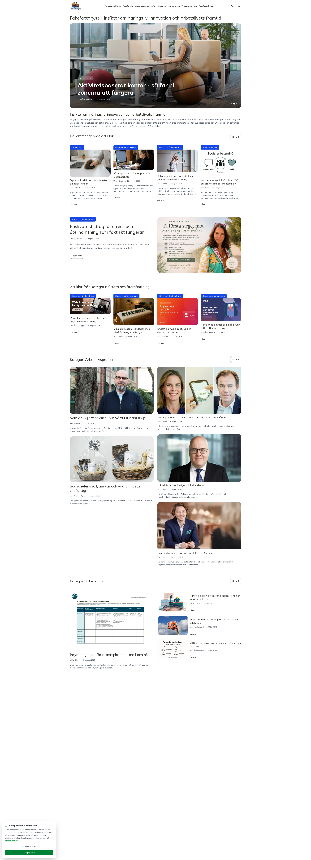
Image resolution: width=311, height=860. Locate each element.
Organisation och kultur (145, 6)
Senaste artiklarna (112, 6)
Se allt (235, 137)
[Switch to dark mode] (239, 6)
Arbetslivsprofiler (189, 6)
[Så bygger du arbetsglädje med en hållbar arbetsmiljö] (155, 65)
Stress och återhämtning (169, 6)
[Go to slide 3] (237, 104)
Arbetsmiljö (128, 6)
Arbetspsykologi (206, 6)
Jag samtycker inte (29, 847)
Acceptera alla (29, 853)
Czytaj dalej (77, 255)
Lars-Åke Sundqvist (77, 325)
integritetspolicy (11, 841)
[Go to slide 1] (231, 103)
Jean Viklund (82, 99)
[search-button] (232, 5)
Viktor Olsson (118, 181)
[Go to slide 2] (234, 103)
